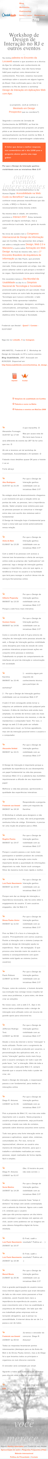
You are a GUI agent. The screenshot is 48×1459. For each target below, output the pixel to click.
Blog (21, 3)
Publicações (25, 11)
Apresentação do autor (10, 1450)
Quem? (26, 326)
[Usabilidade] (13, 399)
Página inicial (9, 14)
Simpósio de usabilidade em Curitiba (30, 399)
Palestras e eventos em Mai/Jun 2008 (30, 409)
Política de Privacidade (19, 1457)
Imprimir (14, 381)
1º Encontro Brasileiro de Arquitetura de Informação (21, 255)
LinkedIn (16, 340)
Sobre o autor (25, 15)
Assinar (25, 381)
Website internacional (24, 1453)
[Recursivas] (13, 404)
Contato (34, 326)
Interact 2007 (20, 217)
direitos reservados (15, 1446)
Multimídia (24, 7)
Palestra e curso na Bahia (25, 404)
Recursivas (39, 15)
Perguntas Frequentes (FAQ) (34, 1450)
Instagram (30, 340)
